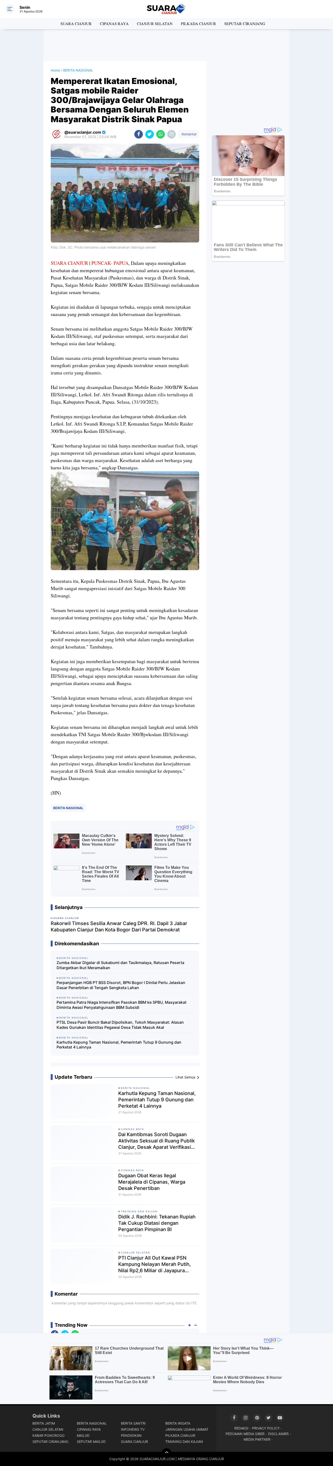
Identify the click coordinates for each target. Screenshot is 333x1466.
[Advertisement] (166, 45)
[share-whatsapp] (160, 134)
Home (55, 70)
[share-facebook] (138, 134)
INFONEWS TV (133, 1429)
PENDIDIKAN (131, 1435)
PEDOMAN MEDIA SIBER (244, 1434)
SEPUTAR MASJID (91, 1441)
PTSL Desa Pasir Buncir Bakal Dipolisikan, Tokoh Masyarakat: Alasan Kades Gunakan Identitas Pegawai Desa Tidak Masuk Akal (120, 1025)
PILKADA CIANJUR (198, 23)
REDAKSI (241, 1428)
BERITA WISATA (177, 1423)
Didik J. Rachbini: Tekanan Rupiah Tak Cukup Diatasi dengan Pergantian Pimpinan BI (157, 1223)
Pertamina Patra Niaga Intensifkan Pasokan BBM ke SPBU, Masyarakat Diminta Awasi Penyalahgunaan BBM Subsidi (121, 1005)
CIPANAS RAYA (114, 23)
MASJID (83, 1435)
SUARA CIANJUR (76, 23)
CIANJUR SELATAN (155, 23)
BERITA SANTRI (133, 1423)
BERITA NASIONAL (68, 808)
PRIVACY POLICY (266, 1428)
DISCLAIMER (278, 1434)
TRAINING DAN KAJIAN (139, 1211)
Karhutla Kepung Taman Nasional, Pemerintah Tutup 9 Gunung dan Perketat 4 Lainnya (119, 1045)
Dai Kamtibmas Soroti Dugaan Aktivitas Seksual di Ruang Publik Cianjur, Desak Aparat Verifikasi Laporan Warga (156, 1141)
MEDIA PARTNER (257, 1439)
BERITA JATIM (43, 1423)
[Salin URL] (171, 134)
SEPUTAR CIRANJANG (244, 23)
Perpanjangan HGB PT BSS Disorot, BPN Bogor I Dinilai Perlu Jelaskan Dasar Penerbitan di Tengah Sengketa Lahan (121, 985)
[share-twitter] (149, 134)
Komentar (189, 134)
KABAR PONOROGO (48, 1435)
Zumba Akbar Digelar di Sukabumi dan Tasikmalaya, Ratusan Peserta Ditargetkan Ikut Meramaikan (120, 965)
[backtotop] (166, 1453)
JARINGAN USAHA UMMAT (186, 1429)
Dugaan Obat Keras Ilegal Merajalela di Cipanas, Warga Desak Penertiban (151, 1182)
